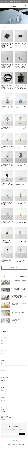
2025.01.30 (13, 322)
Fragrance (3, 353)
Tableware (3, 347)
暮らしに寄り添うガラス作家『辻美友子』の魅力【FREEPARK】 (18, 312)
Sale (2, 390)
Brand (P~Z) (4, 400)
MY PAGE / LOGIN (6, 417)
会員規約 (22, 444)
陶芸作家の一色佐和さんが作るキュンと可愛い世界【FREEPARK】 (19, 289)
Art (2, 384)
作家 (2, 404)
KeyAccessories (4, 377)
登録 (22, 434)
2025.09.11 (13, 291)
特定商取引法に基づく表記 (16, 444)
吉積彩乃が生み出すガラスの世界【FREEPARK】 (18, 304)
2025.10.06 (13, 283)
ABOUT (3, 411)
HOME (2, 409)
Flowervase (3, 350)
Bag (2, 363)
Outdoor (3, 380)
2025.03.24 (13, 306)
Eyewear (3, 367)
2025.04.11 (13, 299)
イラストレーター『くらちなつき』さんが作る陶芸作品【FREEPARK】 (18, 319)
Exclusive (3, 387)
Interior (3, 343)
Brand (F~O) (4, 397)
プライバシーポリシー (7, 444)
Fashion (3, 360)
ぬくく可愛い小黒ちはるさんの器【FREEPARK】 (18, 281)
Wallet (2, 373)
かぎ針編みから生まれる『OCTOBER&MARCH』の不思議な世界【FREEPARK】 (18, 296)
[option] (14, 16)
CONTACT (3, 419)
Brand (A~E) (4, 394)
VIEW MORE (14, 267)
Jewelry (3, 370)
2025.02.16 (13, 314)
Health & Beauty (5, 357)
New (2, 340)
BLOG (2, 414)
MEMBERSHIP (4, 416)
